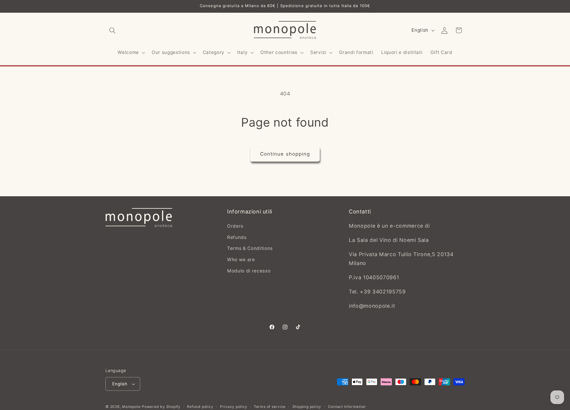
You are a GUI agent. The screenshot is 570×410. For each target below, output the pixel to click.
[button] (112, 30)
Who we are (241, 259)
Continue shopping (285, 154)
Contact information (347, 406)
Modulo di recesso (248, 271)
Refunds (237, 237)
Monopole (131, 406)
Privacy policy (233, 406)
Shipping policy (307, 406)
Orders (235, 226)
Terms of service (270, 406)
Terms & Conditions (250, 248)
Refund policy (200, 406)
